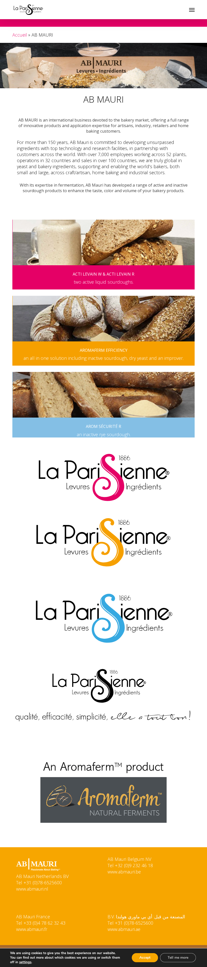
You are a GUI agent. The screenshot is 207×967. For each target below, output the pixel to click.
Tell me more (178, 957)
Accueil (19, 35)
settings (25, 962)
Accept (144, 957)
